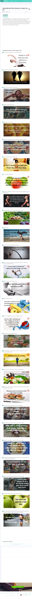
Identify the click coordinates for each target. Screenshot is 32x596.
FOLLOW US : (25, 593)
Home (1, 593)
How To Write (18, 593)
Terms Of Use (5, 593)
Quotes (4, 11)
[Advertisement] (16, 31)
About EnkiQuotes (12, 593)
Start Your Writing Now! (18, 586)
